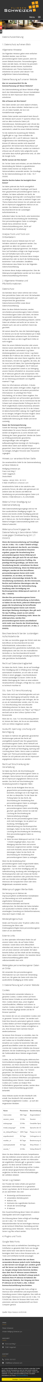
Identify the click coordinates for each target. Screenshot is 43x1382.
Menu (32, 17)
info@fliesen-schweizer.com (18, 483)
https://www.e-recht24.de (17, 1312)
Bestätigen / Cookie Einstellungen (21, 1379)
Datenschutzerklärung (22, 1375)
